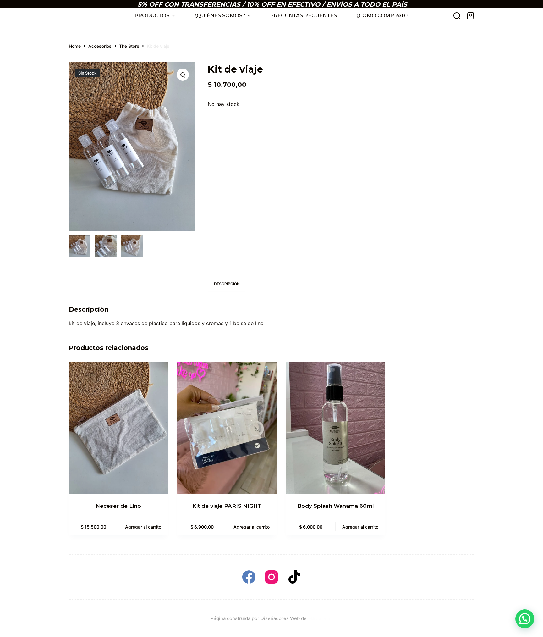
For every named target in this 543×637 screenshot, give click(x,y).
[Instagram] (271, 577)
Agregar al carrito (143, 526)
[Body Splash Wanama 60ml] (335, 428)
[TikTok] (294, 577)
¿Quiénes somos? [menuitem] (219, 15)
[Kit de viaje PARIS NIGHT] (226, 428)
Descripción (227, 283)
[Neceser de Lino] (118, 428)
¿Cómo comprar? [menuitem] (382, 15)
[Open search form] (457, 15)
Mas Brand (320, 618)
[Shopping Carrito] (470, 15)
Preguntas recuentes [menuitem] (303, 15)
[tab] (226, 284)
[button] (524, 618)
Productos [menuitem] (151, 15)
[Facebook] (248, 577)
